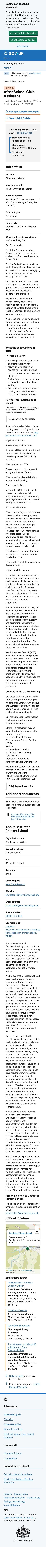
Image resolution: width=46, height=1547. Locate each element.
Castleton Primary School (20, 1233)
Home (6, 81)
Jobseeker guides (12, 1424)
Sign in (7, 58)
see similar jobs (24, 132)
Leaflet (10, 1270)
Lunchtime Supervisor (19, 1325)
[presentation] (23, 1249)
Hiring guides (10, 1458)
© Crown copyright (23, 1540)
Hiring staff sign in (13, 1453)
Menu (7, 67)
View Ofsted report (15, 884)
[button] (27, 1249)
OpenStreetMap (26, 1270)
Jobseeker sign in (12, 1414)
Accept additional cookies (23, 33)
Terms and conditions (14, 1497)
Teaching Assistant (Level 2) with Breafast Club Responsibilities (22, 1347)
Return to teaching (13, 1429)
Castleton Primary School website (22, 894)
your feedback (35, 73)
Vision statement (12, 1505)
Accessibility (33, 1497)
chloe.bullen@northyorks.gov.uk (22, 905)
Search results (18, 81)
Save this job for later (20, 118)
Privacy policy (21, 1494)
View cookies (23, 46)
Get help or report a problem (18, 1474)
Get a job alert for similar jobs (24, 111)
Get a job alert (16, 1376)
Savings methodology (14, 1501)
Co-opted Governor (17, 1310)
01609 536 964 (14, 916)
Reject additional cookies (23, 39)
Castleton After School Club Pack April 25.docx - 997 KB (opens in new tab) (23, 816)
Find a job (8, 1419)
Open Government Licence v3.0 (19, 1517)
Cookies (8, 1494)
